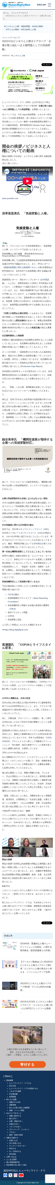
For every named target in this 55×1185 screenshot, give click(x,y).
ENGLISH (41, 5)
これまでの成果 (15, 1091)
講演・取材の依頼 (16, 1135)
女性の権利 (38, 26)
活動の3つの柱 (14, 1102)
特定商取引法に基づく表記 (16, 1165)
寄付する (27, 1064)
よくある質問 (11, 1160)
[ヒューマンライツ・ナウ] (16, 4)
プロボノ (12, 1132)
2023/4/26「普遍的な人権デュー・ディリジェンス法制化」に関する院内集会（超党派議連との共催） (36, 947)
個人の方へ (13, 1119)
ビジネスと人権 (12, 26)
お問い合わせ (11, 1157)
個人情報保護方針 (13, 1162)
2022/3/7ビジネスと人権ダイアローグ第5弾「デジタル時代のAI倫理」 (35, 986)
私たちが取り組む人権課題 (19, 1108)
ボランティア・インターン (19, 1129)
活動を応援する (12, 1138)
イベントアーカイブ (19, 13)
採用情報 (12, 1097)
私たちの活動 (11, 1099)
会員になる (13, 1140)
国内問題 (26, 26)
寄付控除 (12, 1154)
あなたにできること (14, 1113)
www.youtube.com (10, 198)
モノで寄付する (15, 1151)
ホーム (6, 13)
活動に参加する (15, 1116)
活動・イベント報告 (16, 1110)
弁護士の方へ (14, 1124)
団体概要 (9, 1080)
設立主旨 (12, 1086)
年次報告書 (13, 1094)
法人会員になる (15, 1143)
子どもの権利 (13, 29)
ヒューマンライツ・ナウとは (20, 1083)
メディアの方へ (15, 1127)
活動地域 (12, 1105)
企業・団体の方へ (16, 1121)
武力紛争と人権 (29, 29)
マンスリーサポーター (17, 1146)
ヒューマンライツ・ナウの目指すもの (23, 1088)
